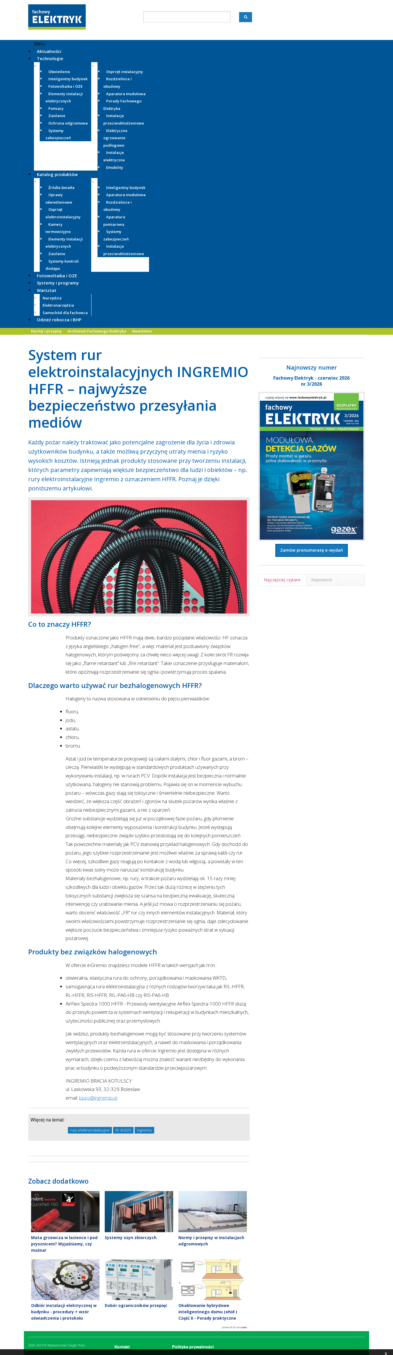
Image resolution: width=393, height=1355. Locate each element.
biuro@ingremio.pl (98, 1097)
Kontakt (122, 1347)
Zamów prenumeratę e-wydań (311, 550)
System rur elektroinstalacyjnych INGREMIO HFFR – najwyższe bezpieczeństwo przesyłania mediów (138, 388)
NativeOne (139, 1327)
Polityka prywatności (193, 1347)
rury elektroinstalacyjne (90, 1130)
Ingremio (144, 1130)
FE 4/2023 (123, 1130)
